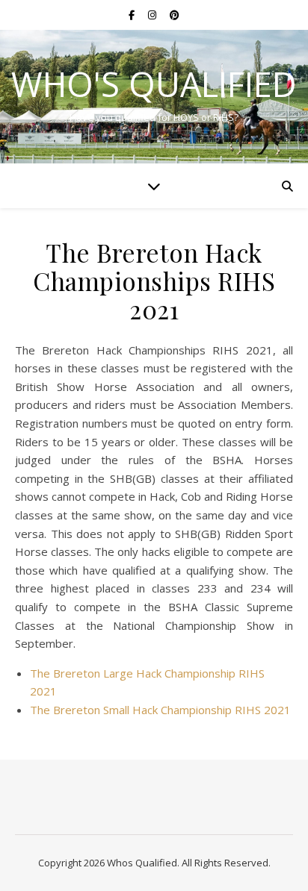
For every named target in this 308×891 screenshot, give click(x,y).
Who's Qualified (154, 84)
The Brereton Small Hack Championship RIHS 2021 (160, 709)
